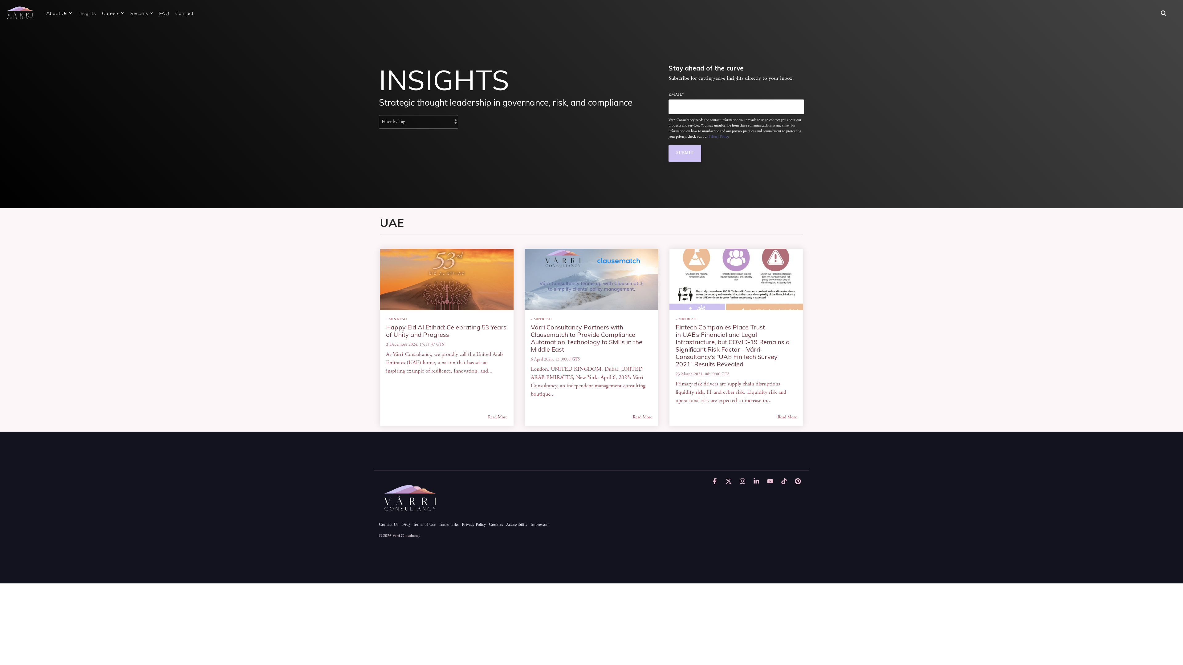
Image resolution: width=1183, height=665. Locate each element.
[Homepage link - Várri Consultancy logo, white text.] (410, 515)
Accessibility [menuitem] (516, 525)
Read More (497, 417)
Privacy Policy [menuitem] (474, 525)
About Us (57, 13)
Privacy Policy (718, 137)
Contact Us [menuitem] (388, 525)
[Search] (1164, 13)
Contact (184, 13)
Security (139, 13)
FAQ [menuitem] (405, 525)
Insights (87, 13)
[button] (715, 482)
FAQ (164, 13)
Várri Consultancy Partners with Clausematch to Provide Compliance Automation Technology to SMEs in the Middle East (586, 338)
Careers (111, 13)
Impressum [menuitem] (540, 525)
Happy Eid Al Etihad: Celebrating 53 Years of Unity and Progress (446, 330)
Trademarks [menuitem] (449, 525)
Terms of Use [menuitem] (424, 525)
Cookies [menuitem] (496, 525)
